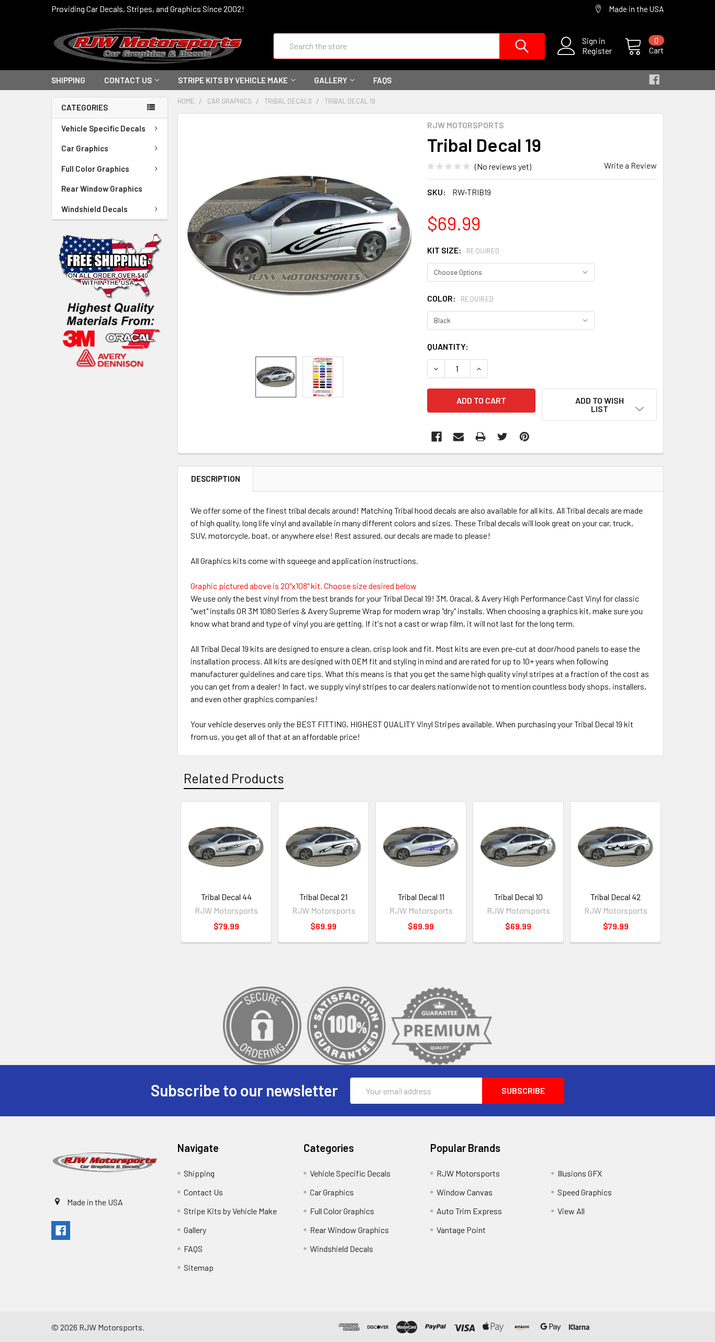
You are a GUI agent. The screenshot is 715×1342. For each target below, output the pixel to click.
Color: (460, 298)
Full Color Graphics (95, 168)
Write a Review (630, 165)
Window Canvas (465, 1192)
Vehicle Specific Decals (103, 128)
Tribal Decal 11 (421, 897)
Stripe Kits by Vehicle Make (233, 80)
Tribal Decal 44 (226, 897)
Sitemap (199, 1267)
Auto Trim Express (469, 1211)
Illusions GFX (579, 1173)
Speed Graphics (584, 1192)
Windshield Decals (94, 209)
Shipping (68, 80)
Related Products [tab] (234, 778)
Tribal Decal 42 (615, 897)
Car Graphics (84, 148)
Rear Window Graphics (101, 188)
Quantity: (447, 346)
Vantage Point (461, 1230)
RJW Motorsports (468, 1173)
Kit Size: (463, 250)
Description (215, 478)
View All (571, 1211)
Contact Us (128, 80)
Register (597, 51)
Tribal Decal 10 (518, 897)
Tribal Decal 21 (323, 897)
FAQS (382, 80)
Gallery (330, 80)
